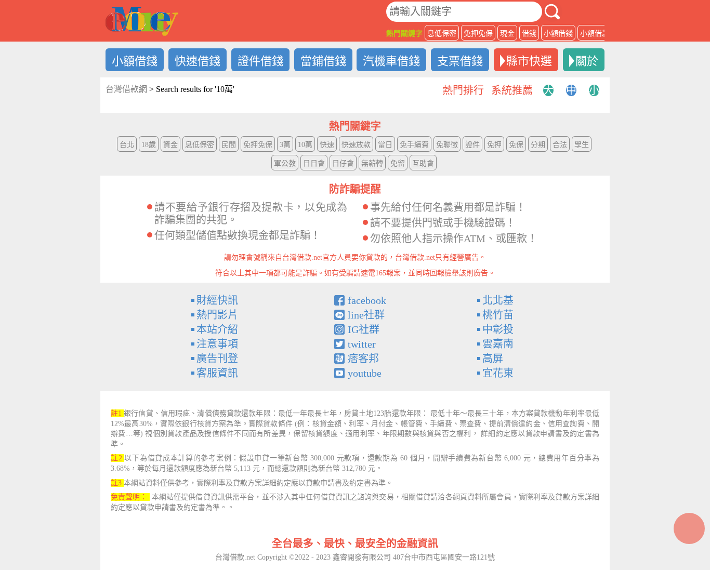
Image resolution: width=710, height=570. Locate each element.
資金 (170, 145)
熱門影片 (217, 315)
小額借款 (594, 33)
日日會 (314, 163)
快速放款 (356, 145)
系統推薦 (512, 90)
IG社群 (363, 329)
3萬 (285, 145)
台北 (127, 145)
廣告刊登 (217, 358)
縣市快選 (529, 61)
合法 (560, 145)
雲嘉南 (498, 344)
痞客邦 (363, 358)
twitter (362, 344)
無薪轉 (372, 163)
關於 (586, 61)
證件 (472, 145)
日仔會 (343, 163)
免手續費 (414, 145)
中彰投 (498, 329)
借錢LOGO (142, 21)
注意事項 (217, 344)
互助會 (423, 163)
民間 (228, 145)
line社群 (366, 315)
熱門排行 (463, 90)
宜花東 (498, 373)
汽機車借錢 (391, 61)
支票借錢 (460, 61)
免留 (397, 163)
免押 (494, 145)
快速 (327, 145)
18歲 (148, 145)
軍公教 (285, 163)
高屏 (492, 358)
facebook (367, 300)
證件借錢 (260, 61)
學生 (581, 145)
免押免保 (478, 33)
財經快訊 (217, 300)
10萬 (305, 145)
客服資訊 (217, 373)
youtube (365, 373)
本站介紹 (217, 329)
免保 (516, 145)
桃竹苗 (498, 315)
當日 (385, 145)
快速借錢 (197, 61)
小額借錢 (558, 33)
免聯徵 (447, 145)
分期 (538, 145)
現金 (507, 33)
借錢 (529, 33)
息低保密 (441, 33)
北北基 (498, 300)
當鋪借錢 (323, 61)
